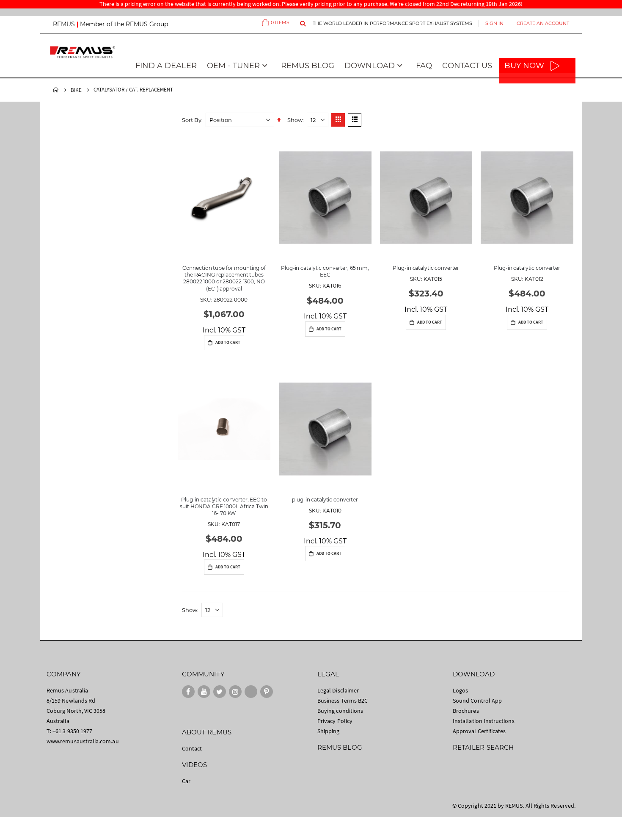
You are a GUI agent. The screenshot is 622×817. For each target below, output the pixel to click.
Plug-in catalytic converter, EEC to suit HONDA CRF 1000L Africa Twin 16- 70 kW (224, 506)
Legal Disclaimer (338, 690)
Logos (460, 690)
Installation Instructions (484, 721)
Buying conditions (340, 711)
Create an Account (543, 23)
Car (186, 781)
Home (56, 90)
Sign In (494, 23)
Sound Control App (477, 700)
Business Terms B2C (342, 700)
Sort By (191, 119)
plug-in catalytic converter (325, 499)
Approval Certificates (479, 731)
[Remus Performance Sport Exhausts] (82, 51)
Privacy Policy (334, 721)
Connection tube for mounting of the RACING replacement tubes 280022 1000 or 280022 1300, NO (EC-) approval (224, 278)
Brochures (466, 711)
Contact (192, 748)
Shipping (328, 731)
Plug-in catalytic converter (426, 268)
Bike (76, 90)
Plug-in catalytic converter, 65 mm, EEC (325, 271)
